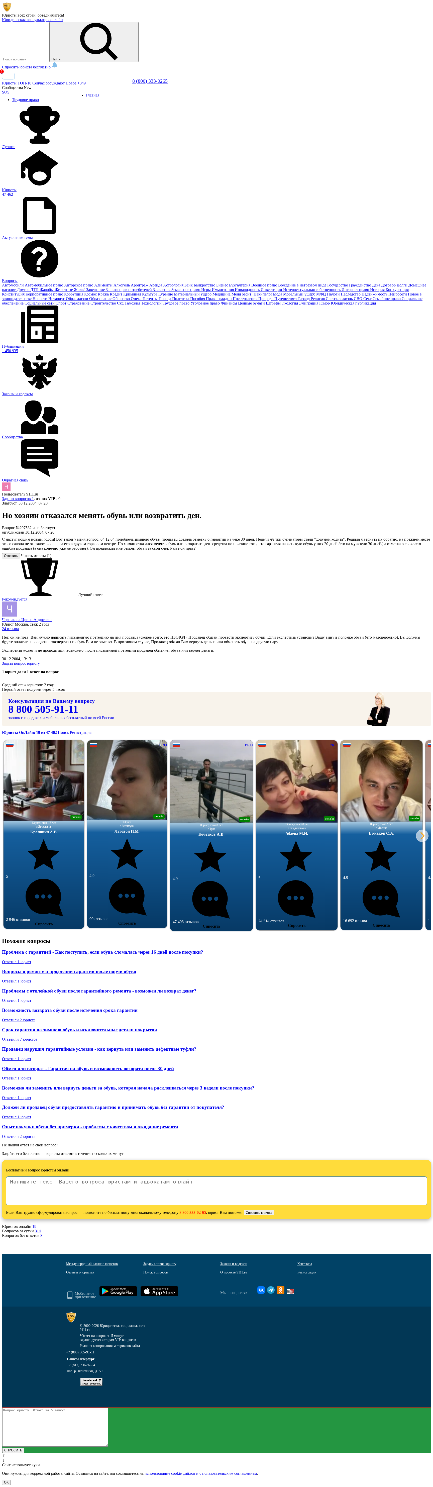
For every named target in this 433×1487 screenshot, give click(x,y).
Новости (40, 298)
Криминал (132, 294)
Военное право (264, 285)
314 (38, 1231)
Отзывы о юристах (80, 1272)
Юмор (325, 303)
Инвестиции (272, 289)
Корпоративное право (45, 294)
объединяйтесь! (51, 15)
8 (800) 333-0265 (150, 81)
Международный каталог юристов (92, 1264)
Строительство (103, 303)
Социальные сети (40, 303)
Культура (150, 294)
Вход (8, 76)
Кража (104, 294)
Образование (101, 298)
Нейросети (398, 294)
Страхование (78, 303)
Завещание (96, 289)
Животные (64, 289)
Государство (338, 285)
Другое (23, 289)
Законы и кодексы (233, 1264)
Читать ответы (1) (36, 555)
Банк (189, 285)
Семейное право (387, 298)
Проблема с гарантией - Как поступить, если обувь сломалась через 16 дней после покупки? (102, 952)
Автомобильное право (44, 285)
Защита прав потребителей (129, 289)
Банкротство (205, 285)
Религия (318, 298)
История (378, 289)
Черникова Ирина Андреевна (27, 620)
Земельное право (186, 289)
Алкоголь (122, 285)
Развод (304, 298)
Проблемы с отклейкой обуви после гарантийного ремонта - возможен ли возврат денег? (99, 991)
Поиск (63, 732)
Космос (91, 294)
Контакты (304, 1264)
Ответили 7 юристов (20, 1039)
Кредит (116, 294)
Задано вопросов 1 (18, 499)
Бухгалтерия (240, 285)
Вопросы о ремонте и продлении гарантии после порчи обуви (69, 971)
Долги (402, 285)
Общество (122, 298)
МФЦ (321, 294)
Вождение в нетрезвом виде (302, 285)
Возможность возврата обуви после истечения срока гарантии (70, 1010)
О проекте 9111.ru (233, 1272)
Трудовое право (176, 303)
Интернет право (356, 289)
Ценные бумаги (252, 303)
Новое (76, 83)
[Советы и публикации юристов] (7, 11)
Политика (181, 298)
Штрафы (274, 303)
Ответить (11, 556)
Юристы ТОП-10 (16, 83)
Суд (121, 303)
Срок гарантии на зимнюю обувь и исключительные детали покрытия (79, 1029)
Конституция (14, 294)
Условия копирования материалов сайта (110, 1346)
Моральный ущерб (299, 294)
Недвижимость (375, 294)
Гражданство (360, 285)
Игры (206, 289)
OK (6, 1482)
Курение (166, 294)
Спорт (61, 303)
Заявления (162, 289)
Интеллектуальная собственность (312, 289)
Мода (278, 294)
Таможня (133, 303)
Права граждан (219, 298)
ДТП (35, 289)
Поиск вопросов (155, 1272)
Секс (368, 298)
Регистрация (80, 732)
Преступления (245, 298)
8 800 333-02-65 (192, 1212)
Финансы (229, 303)
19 (34, 1226)
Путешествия (286, 298)
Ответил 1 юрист (16, 962)
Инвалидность (248, 289)
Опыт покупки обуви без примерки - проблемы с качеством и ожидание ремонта (90, 1126)
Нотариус (57, 298)
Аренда (156, 285)
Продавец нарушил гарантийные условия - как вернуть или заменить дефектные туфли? (99, 1049)
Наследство (351, 294)
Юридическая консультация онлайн (32, 20)
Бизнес (222, 285)
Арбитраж (140, 285)
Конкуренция (397, 289)
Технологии (152, 303)
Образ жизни (77, 298)
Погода (165, 298)
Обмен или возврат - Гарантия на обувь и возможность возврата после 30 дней (88, 1068)
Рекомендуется (14, 599)
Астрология (173, 285)
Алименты (104, 285)
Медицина (222, 294)
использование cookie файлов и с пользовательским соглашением (201, 1473)
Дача (376, 285)
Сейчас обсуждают (48, 83)
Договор (389, 285)
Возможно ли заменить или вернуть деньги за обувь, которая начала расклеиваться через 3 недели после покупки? (128, 1088)
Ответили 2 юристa (18, 1020)
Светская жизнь (340, 298)
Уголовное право (205, 303)
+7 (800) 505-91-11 (80, 1352)
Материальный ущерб (193, 294)
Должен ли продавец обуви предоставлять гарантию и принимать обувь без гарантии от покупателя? (113, 1107)
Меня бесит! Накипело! (252, 294)
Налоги (334, 294)
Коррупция (74, 294)
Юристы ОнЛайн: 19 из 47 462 (30, 732)
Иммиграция (223, 289)
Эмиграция (309, 303)
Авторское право (79, 285)
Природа (266, 298)
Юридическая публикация (353, 303)
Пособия (198, 298)
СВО (358, 298)
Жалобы (47, 289)
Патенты (151, 298)
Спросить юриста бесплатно (27, 67)
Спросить (44, 924)
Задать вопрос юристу (21, 663)
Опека (137, 298)
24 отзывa (10, 629)
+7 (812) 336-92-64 (81, 1365)
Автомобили (13, 285)
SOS (6, 92)
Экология (290, 303)
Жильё (80, 289)
